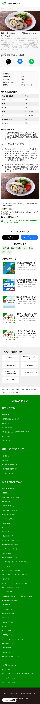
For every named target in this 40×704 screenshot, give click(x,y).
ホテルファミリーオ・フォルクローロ (15, 575)
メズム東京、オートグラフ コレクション (16, 562)
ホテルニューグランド (10, 549)
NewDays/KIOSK (8, 613)
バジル (25, 248)
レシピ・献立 (5, 248)
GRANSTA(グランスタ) (10, 600)
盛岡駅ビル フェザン (9, 665)
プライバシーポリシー (10, 464)
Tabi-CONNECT (8, 536)
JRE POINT (7, 523)
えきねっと (6, 501)
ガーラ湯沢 (6, 669)
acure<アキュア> (8, 622)
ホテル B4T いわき (9, 682)
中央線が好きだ (8, 532)
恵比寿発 (6, 579)
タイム (9, 252)
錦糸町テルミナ (8, 652)
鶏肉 (12, 248)
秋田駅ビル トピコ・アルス (12, 656)
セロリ (4, 252)
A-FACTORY (7, 648)
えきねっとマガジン (9, 519)
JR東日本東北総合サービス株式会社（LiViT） (18, 596)
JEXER (5, 493)
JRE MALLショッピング (11, 510)
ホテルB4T (6, 566)
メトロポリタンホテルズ (11, 540)
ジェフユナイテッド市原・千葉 (13, 639)
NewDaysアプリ (8, 609)
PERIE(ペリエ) (8, 635)
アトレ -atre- (7, 630)
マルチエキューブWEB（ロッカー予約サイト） (18, 673)
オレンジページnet (9, 678)
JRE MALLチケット (9, 506)
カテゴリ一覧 (8, 408)
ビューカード (7, 618)
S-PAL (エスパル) (8, 643)
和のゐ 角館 (7, 553)
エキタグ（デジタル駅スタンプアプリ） (16, 583)
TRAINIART (7, 605)
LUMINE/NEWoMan (9, 592)
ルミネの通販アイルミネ (11, 587)
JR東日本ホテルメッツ (10, 544)
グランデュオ (7, 626)
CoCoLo (5, 661)
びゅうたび (6, 527)
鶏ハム (31, 248)
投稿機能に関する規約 (10, 469)
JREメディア (5, 389)
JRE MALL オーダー (9, 488)
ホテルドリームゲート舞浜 (11, 570)
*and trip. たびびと (9, 514)
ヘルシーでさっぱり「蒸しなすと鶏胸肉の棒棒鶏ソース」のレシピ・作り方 (21, 221)
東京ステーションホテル (11, 557)
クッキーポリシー (9, 473)
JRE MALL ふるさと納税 (11, 497)
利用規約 (6, 460)
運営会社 (6, 456)
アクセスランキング (11, 258)
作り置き (18, 248)
